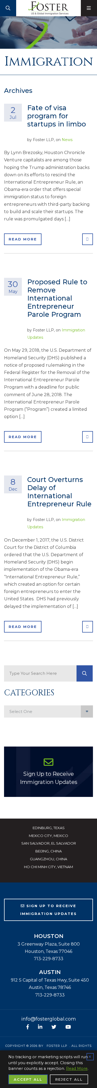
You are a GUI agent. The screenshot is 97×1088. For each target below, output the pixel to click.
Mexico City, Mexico (48, 835)
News (67, 139)
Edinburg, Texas (49, 828)
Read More (23, 239)
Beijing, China (48, 851)
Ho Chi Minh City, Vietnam (48, 867)
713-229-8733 (48, 958)
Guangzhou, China (48, 859)
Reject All (69, 1079)
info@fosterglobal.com (48, 1019)
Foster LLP (57, 1046)
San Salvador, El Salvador (48, 843)
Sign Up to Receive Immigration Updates (48, 778)
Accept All (28, 1079)
